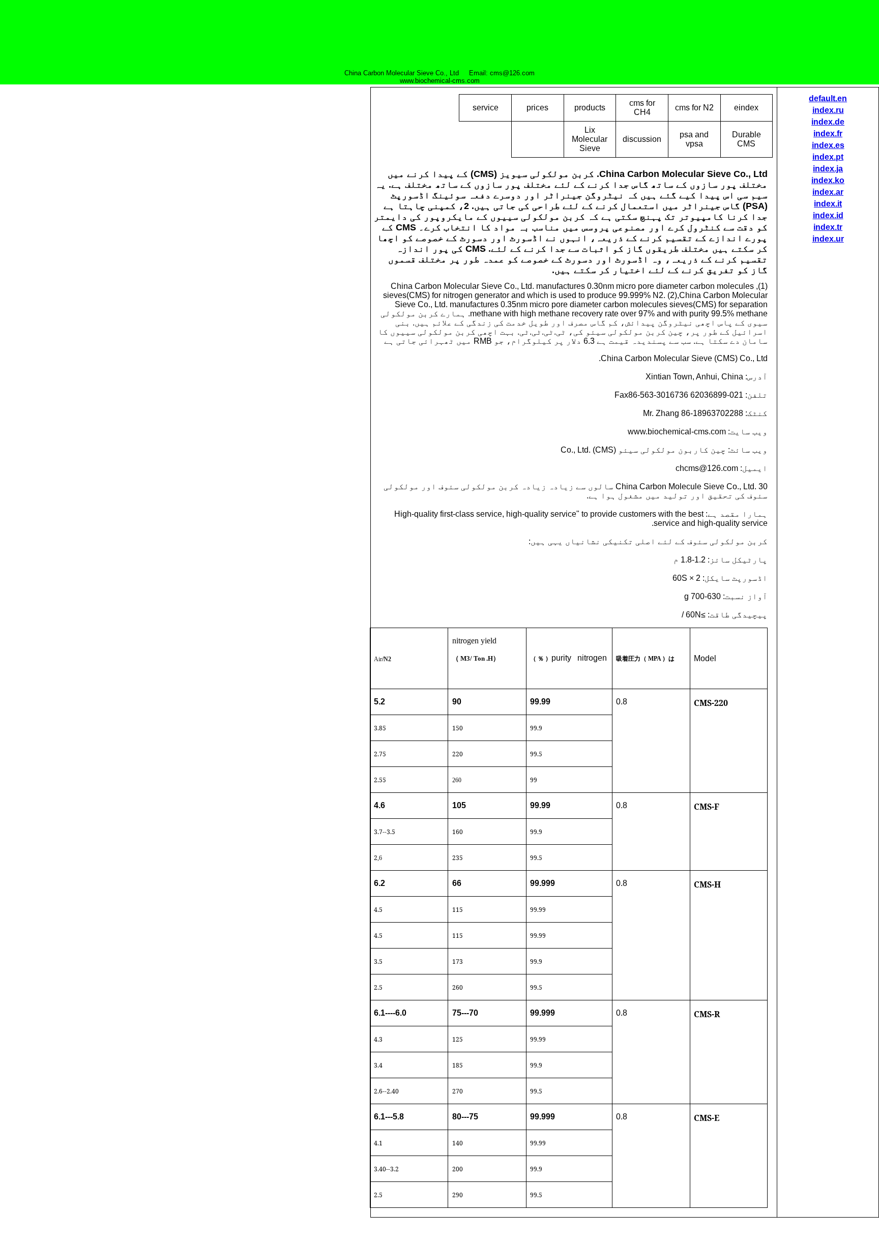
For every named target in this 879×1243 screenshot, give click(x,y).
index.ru (828, 110)
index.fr (827, 133)
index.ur (828, 238)
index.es (828, 145)
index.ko (827, 180)
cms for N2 (694, 107)
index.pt (827, 157)
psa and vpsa (694, 139)
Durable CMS (746, 139)
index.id (828, 215)
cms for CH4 (642, 107)
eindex (746, 107)
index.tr (827, 227)
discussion (642, 139)
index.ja (828, 168)
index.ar (827, 192)
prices (537, 107)
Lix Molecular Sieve (589, 139)
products (589, 107)
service (486, 107)
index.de (827, 121)
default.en (828, 98)
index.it (828, 203)
